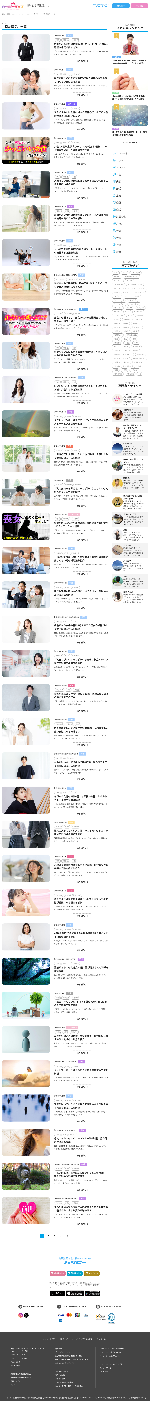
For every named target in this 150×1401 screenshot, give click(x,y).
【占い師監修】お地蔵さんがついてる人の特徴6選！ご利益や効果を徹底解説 (79, 1175)
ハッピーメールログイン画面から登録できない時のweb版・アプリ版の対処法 (129, 62)
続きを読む (81, 61)
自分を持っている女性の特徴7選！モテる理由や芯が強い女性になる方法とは (80, 388)
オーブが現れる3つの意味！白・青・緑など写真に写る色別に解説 (129, 133)
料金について (15, 1362)
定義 (69, 480)
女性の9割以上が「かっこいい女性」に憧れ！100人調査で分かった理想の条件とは (80, 148)
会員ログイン (15, 1381)
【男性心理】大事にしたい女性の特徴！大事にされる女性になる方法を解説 (81, 456)
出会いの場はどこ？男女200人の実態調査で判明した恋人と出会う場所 (80, 319)
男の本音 (76, 40)
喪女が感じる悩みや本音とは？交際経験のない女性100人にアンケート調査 (81, 525)
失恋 (118, 181)
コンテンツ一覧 (105, 1368)
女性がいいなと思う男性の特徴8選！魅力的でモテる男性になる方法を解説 (80, 764)
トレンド (121, 167)
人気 (130, 315)
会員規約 (58, 1349)
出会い (83, 309)
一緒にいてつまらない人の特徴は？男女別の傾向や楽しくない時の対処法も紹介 (81, 559)
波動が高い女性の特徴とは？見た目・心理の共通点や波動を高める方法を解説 (81, 217)
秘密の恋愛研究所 (139, 358)
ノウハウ (68, 313)
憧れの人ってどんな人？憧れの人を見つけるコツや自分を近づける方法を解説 (81, 832)
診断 (116, 93)
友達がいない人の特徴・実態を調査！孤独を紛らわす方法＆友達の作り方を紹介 (81, 1038)
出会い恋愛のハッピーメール (13, 14)
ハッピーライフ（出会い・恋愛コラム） (70, 1386)
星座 (128, 343)
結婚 (116, 362)
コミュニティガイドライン (65, 1363)
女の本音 (66, 142)
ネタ (137, 296)
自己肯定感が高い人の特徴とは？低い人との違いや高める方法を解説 (81, 593)
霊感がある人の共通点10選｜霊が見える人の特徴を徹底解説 (81, 969)
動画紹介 (128, 319)
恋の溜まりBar (132, 335)
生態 (74, 177)
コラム (119, 160)
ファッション (135, 304)
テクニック (60, 690)
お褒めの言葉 (60, 1379)
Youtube (117, 276)
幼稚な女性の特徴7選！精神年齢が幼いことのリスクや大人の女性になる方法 (80, 285)
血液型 (139, 366)
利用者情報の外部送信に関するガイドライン (71, 1359)
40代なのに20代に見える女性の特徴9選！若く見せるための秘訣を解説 (81, 935)
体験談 (140, 315)
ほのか (130, 280)
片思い (119, 223)
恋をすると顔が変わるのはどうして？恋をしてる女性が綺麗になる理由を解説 (81, 901)
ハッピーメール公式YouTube (110, 1356)
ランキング (139, 311)
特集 (71, 822)
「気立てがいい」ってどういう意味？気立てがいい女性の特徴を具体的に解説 (81, 661)
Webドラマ (136, 273)
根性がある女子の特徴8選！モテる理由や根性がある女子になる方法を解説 (80, 627)
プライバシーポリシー (63, 1352)
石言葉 (126, 358)
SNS (125, 273)
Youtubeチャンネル (132, 276)
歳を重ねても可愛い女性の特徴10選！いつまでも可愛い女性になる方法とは (81, 730)
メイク (130, 308)
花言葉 (129, 366)
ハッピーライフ (33, 14)
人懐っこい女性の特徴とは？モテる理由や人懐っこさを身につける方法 (81, 183)
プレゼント (118, 308)
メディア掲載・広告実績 (64, 1382)
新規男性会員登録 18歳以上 (21, 1378)
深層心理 (71, 104)
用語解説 (76, 655)
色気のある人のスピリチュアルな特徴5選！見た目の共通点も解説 (80, 1140)
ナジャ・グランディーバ (122, 296)
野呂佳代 (131, 374)
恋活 (71, 685)
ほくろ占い (118, 280)
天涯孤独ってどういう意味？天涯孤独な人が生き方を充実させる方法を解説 (81, 1106)
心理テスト (118, 335)
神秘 (70, 207)
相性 (116, 358)
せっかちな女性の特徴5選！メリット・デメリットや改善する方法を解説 (80, 251)
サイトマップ (104, 1371)
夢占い (136, 323)
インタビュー (119, 284)
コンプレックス (61, 279)
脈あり (138, 362)
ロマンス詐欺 (119, 315)
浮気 (126, 346)
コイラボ (126, 288)
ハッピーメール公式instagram (110, 1352)
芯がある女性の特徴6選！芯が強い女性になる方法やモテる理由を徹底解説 (80, 798)
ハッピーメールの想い (19, 1358)
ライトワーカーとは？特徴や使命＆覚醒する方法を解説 (81, 1072)
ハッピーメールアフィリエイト (111, 1364)
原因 (58, 245)
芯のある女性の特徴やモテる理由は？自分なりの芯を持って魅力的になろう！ (81, 867)
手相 (134, 339)
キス (116, 288)
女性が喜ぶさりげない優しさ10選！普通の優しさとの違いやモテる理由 (81, 696)
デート (142, 292)
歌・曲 (117, 346)
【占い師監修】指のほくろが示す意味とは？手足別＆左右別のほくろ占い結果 (129, 97)
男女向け (78, 313)
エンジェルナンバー (135, 284)
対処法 (59, 553)
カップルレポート (61, 1371)
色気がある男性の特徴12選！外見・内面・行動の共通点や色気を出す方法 (81, 46)
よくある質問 (15, 1366)
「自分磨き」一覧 (48, 14)
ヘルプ (13, 1385)
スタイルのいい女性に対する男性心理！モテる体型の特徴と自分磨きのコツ (81, 114)
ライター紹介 (102, 1339)
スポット (59, 313)
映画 (137, 343)
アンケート (74, 514)
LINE (116, 273)
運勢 (125, 370)
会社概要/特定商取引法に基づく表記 (68, 1356)
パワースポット (120, 304)
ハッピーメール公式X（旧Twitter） (112, 1349)
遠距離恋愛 (118, 374)
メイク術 (141, 308)
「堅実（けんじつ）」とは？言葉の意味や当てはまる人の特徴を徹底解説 (80, 1004)
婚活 (118, 188)
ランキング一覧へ (129, 143)
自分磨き (76, 211)
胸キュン (126, 362)
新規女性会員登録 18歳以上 (21, 1374)
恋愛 (67, 211)
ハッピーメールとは (18, 1355)
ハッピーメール (132, 300)
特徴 (69, 36)
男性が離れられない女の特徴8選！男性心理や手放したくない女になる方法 (80, 80)
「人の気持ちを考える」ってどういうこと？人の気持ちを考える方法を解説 (81, 490)
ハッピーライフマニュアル (82, 1339)
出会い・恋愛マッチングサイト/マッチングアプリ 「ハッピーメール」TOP (29, 1350)
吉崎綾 (126, 323)
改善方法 (76, 245)
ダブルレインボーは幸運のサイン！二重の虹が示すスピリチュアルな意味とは (81, 422)
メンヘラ (118, 311)
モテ (58, 40)
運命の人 (135, 370)
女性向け (66, 40)
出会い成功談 (60, 1375)
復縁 (135, 331)
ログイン (92, 1273)
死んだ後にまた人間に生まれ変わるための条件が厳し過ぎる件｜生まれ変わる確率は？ (81, 1209)
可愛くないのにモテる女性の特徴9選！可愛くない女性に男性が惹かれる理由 (80, 354)
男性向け (77, 690)
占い (138, 319)
